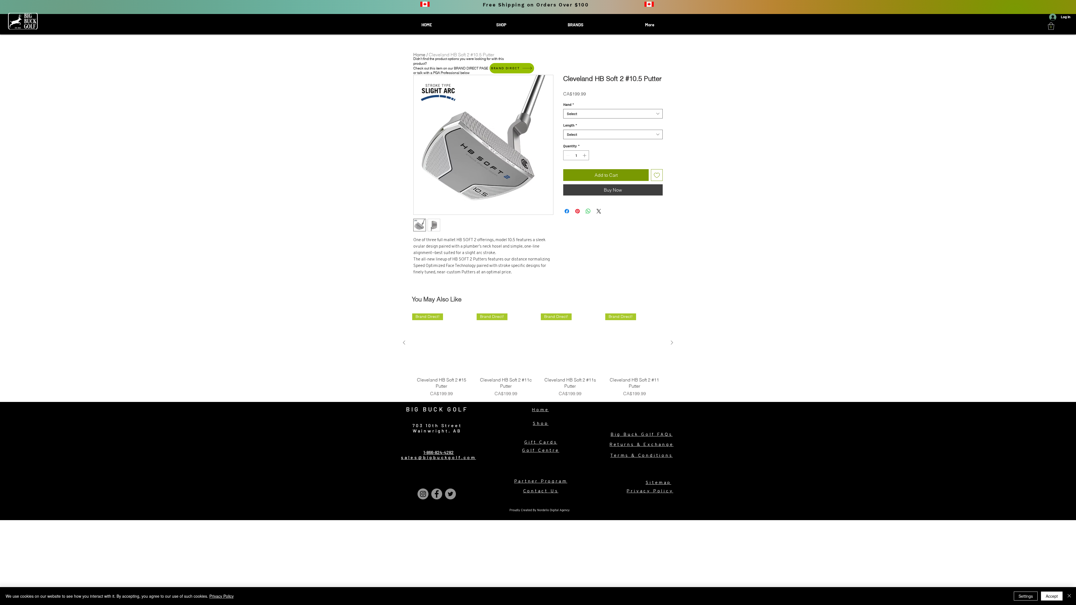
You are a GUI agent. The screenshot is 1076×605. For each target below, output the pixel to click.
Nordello (543, 510)
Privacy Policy (221, 596)
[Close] (1069, 596)
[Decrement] (567, 155)
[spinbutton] (576, 155)
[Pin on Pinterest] (577, 211)
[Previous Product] (404, 342)
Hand (568, 104)
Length (570, 125)
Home (419, 54)
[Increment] (585, 155)
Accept (1052, 596)
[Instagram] (423, 493)
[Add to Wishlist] (657, 175)
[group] (538, 355)
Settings (1026, 596)
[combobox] (613, 113)
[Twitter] (450, 493)
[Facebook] (436, 493)
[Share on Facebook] (566, 211)
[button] (1051, 26)
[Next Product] (672, 342)
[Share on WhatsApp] (588, 211)
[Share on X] (598, 211)
